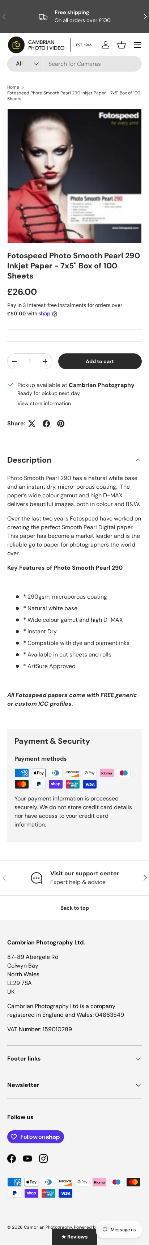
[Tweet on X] (32, 423)
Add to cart (100, 361)
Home (13, 87)
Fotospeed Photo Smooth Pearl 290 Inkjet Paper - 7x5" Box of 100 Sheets (73, 96)
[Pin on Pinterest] (61, 423)
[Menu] (137, 45)
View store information (44, 403)
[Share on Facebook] (46, 423)
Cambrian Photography (48, 1227)
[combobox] (74, 64)
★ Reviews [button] (74, 1236)
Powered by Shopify (94, 1227)
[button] (121, 45)
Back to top (74, 908)
